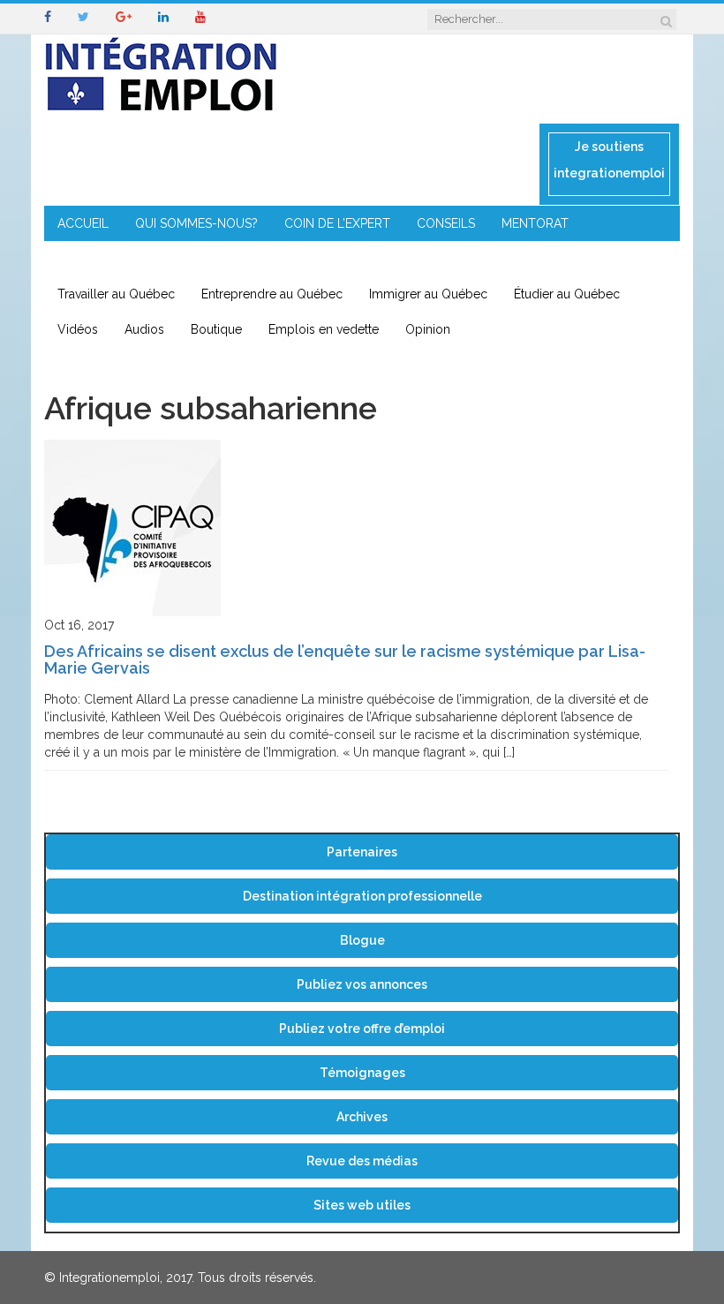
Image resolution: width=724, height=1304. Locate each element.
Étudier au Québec (567, 294)
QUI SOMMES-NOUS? (196, 223)
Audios (144, 329)
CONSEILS (446, 223)
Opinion (427, 329)
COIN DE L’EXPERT (337, 223)
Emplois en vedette (323, 329)
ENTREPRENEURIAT (113, 259)
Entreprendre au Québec (272, 294)
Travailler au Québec (116, 294)
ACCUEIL (83, 223)
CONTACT (400, 259)
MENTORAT (535, 223)
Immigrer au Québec (428, 294)
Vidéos (77, 329)
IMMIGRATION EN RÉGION (269, 259)
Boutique (216, 329)
